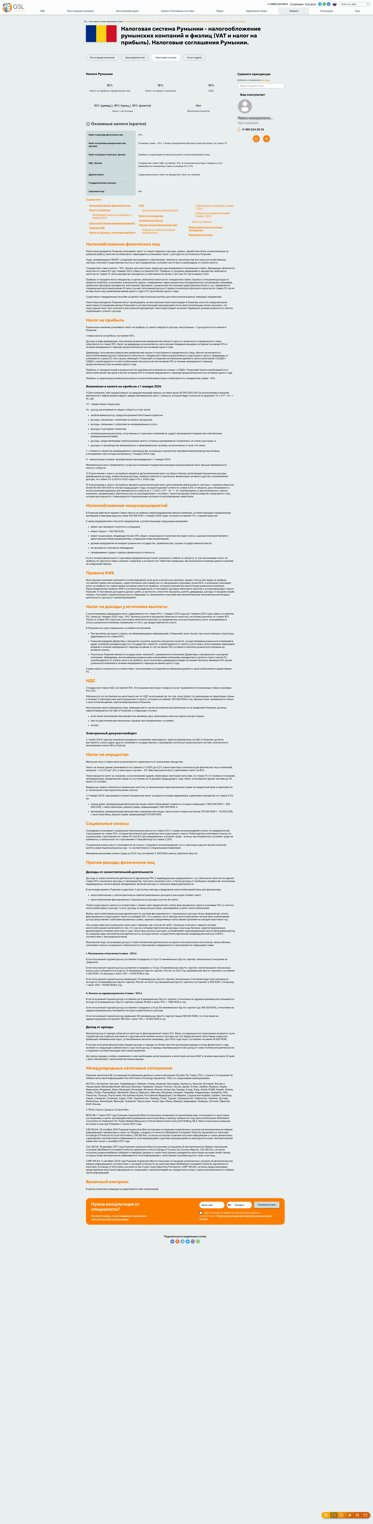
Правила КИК (97, 227)
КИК (42, 11)
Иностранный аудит (127, 11)
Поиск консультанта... (255, 118)
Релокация (326, 11)
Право (220, 11)
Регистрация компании (102, 57)
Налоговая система (165, 57)
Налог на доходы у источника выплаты (112, 232)
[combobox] (230, 1205)
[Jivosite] (325, 1515)
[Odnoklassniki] (177, 1241)
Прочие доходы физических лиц (158, 224)
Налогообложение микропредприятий (112, 223)
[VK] (172, 1241)
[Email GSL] (365, 1515)
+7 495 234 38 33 (252, 129)
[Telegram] (183, 1241)
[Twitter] (188, 1241)
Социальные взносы (151, 220)
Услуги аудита (194, 57)
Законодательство (135, 57)
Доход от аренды (202, 221)
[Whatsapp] (198, 1241)
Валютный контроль (201, 234)
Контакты (310, 4)
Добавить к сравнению (253, 80)
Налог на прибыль (100, 210)
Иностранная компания (80, 11)
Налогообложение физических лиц (110, 205)
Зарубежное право (256, 11)
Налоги (294, 11)
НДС (141, 205)
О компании (296, 4)
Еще (357, 11)
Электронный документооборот (160, 210)
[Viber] (193, 1241)
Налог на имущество (151, 215)
